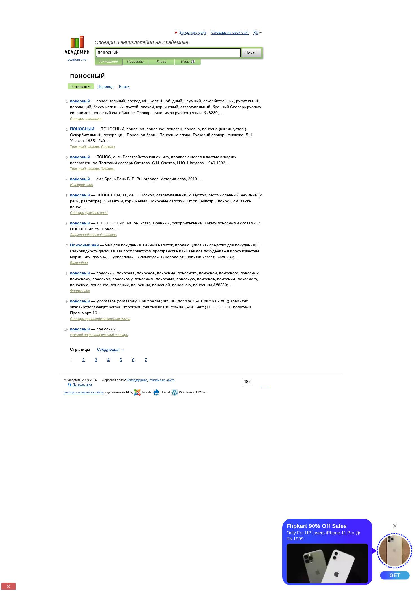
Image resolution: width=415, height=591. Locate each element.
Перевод (105, 86)
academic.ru (76, 60)
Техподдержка (137, 380)
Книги (161, 62)
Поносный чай (84, 245)
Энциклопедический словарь (93, 235)
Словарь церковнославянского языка (100, 319)
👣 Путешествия (80, 384)
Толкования (108, 62)
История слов (81, 185)
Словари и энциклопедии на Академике (141, 42)
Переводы (135, 62)
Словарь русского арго (89, 213)
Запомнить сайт (193, 32)
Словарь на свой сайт (230, 32)
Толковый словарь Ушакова (92, 147)
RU (255, 32)
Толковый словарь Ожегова (92, 169)
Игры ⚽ (188, 62)
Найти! (251, 53)
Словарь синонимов (86, 119)
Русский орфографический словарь (99, 335)
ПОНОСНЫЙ (82, 129)
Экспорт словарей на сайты (84, 392)
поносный (80, 101)
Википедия (79, 263)
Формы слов (80, 291)
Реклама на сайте (161, 380)
